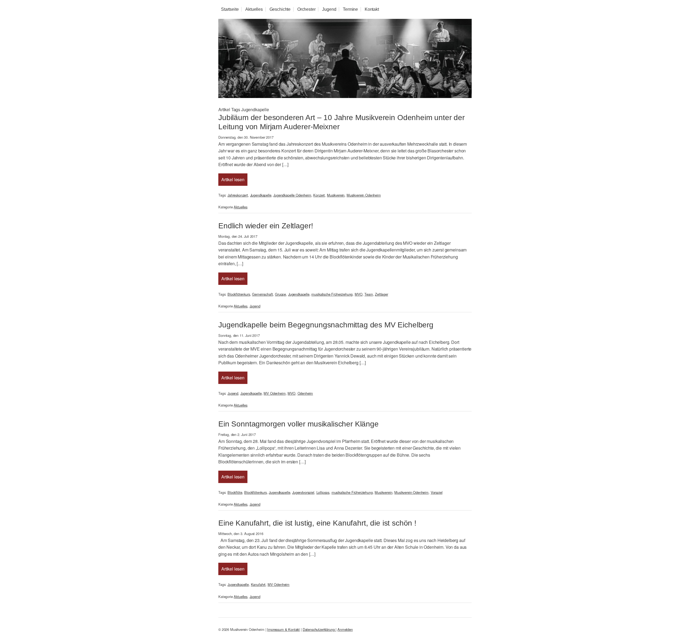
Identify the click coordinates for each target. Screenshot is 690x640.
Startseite (230, 9)
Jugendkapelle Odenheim (292, 195)
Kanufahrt (258, 584)
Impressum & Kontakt (283, 629)
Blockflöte (234, 492)
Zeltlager (381, 294)
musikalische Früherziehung (332, 294)
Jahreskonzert (237, 195)
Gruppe (280, 294)
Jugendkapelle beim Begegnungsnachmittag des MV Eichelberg (325, 325)
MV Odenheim (274, 393)
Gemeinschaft (262, 294)
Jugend (329, 9)
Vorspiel (437, 492)
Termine (350, 9)
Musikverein (335, 195)
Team (368, 294)
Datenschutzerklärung (319, 629)
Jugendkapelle (260, 195)
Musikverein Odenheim (364, 195)
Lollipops (323, 492)
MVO (359, 294)
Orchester (306, 9)
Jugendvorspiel (303, 492)
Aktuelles (254, 9)
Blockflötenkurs (238, 294)
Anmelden (345, 629)
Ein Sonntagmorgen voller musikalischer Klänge (298, 424)
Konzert (319, 195)
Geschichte (280, 9)
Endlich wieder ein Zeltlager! (265, 226)
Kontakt (372, 9)
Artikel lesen (232, 179)
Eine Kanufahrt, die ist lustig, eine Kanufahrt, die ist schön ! (317, 523)
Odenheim (305, 393)
